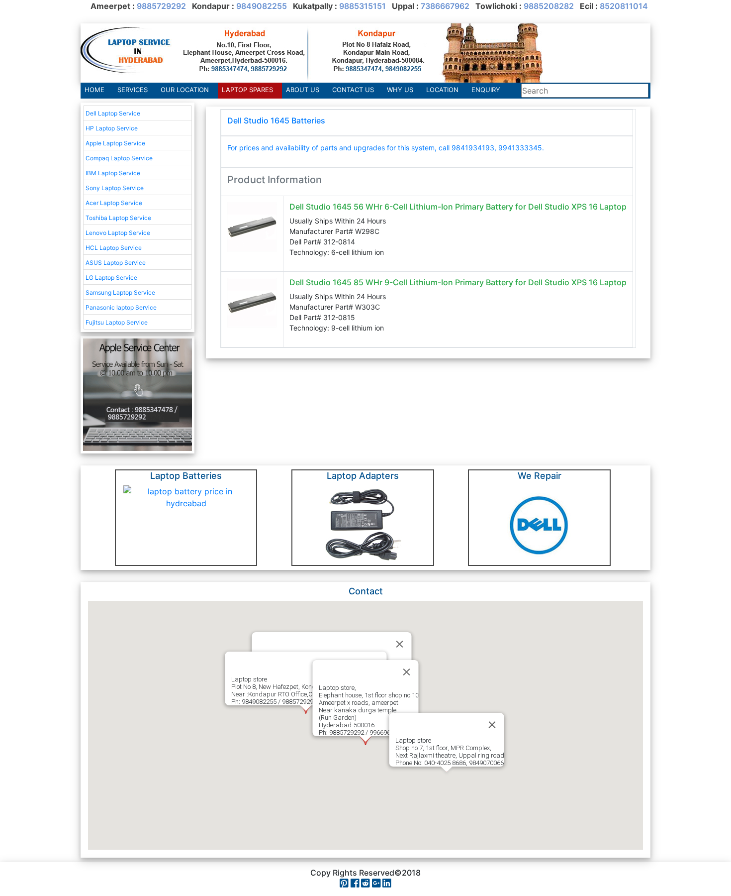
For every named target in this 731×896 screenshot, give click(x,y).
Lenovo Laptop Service (118, 232)
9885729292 (161, 6)
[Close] (407, 672)
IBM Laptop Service (113, 173)
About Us (302, 90)
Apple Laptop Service (115, 143)
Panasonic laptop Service (121, 307)
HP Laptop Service (112, 128)
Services (132, 90)
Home (94, 90)
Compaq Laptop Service (119, 158)
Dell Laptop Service (113, 113)
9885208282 (549, 6)
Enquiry (485, 90)
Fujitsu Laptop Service (117, 322)
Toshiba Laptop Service (118, 218)
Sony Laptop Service (115, 188)
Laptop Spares (247, 90)
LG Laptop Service (111, 277)
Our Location (185, 90)
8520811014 (624, 6)
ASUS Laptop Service (116, 262)
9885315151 (362, 6)
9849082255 (261, 6)
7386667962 (445, 6)
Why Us (400, 90)
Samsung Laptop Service (120, 292)
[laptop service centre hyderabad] (312, 52)
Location (442, 90)
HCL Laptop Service (114, 247)
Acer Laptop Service (114, 203)
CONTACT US (353, 90)
